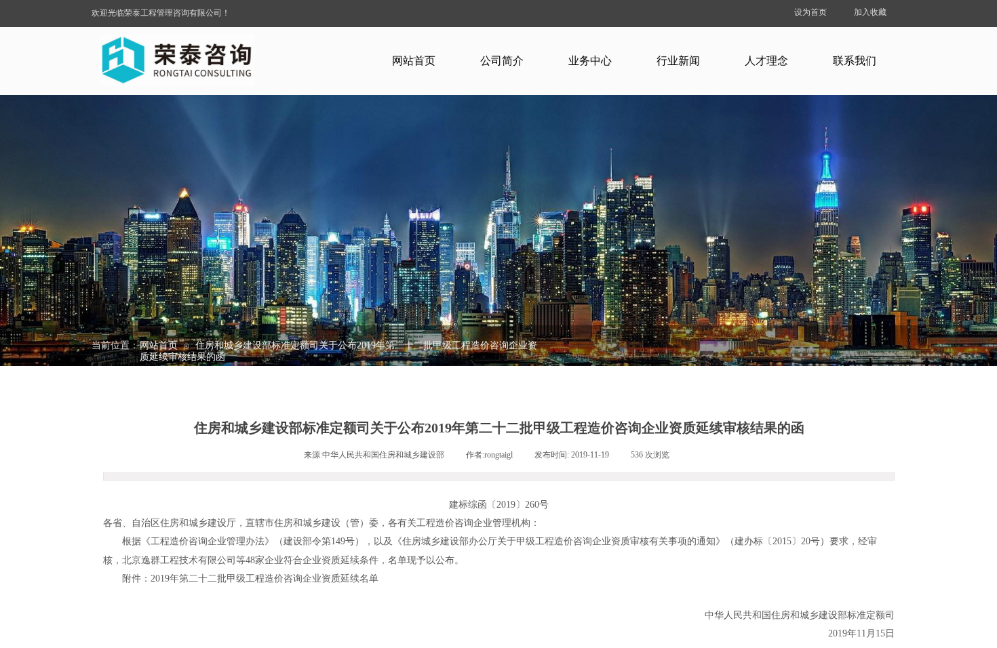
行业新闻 (678, 60)
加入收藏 (870, 12)
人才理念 (766, 60)
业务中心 (590, 60)
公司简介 (502, 60)
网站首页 (413, 60)
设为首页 (810, 12)
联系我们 (854, 60)
